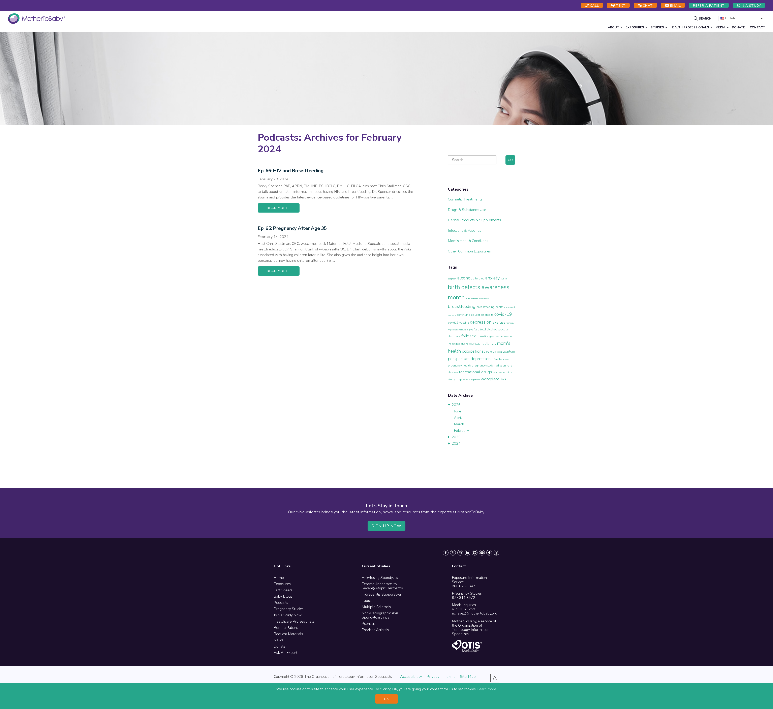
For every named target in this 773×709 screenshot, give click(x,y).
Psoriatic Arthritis (375, 629)
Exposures (282, 583)
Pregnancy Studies (289, 608)
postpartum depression (469, 358)
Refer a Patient (709, 5)
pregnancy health (459, 365)
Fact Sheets (283, 590)
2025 (456, 437)
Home (279, 577)
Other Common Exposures (469, 251)
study (451, 379)
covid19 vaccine (458, 323)
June (457, 411)
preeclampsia (500, 359)
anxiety (492, 278)
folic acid (469, 336)
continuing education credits (475, 315)
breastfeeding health (489, 307)
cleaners (452, 315)
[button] (703, 18)
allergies (478, 278)
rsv (495, 372)
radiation (500, 365)
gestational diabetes (499, 336)
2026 (456, 404)
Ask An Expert (285, 652)
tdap (459, 379)
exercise (499, 322)
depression (481, 322)
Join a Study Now (288, 615)
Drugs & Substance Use (467, 209)
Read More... (278, 208)
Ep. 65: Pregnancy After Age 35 (292, 228)
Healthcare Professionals (294, 621)
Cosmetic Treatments (465, 199)
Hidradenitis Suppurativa (381, 594)
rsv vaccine (505, 372)
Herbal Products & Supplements (474, 220)
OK (386, 699)
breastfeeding (461, 306)
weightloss (474, 379)
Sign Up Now (386, 526)
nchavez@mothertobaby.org (474, 613)
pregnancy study (482, 365)
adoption (452, 278)
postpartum (506, 351)
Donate (279, 646)
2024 (456, 443)
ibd (511, 336)
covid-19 (503, 314)
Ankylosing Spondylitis (380, 577)
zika (503, 379)
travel (465, 379)
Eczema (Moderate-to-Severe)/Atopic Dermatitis (382, 586)
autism (504, 278)
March (459, 424)
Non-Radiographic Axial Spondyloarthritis (381, 615)
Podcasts (281, 602)
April (458, 417)
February (461, 430)
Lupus (367, 600)
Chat (647, 5)
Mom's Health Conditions (468, 240)
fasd (476, 329)
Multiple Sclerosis (376, 606)
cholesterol (509, 307)
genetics (483, 336)
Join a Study (749, 5)
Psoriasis (368, 623)
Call (594, 5)
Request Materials (288, 633)
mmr (494, 344)
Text (620, 5)
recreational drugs (475, 372)
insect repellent (458, 344)
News (278, 640)
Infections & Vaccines (464, 230)
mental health (480, 343)
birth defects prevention (477, 298)
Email (675, 5)
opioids (491, 352)
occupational (473, 351)
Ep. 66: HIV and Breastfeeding (291, 170)
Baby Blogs (283, 596)
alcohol (464, 278)
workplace (490, 379)
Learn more (486, 689)
